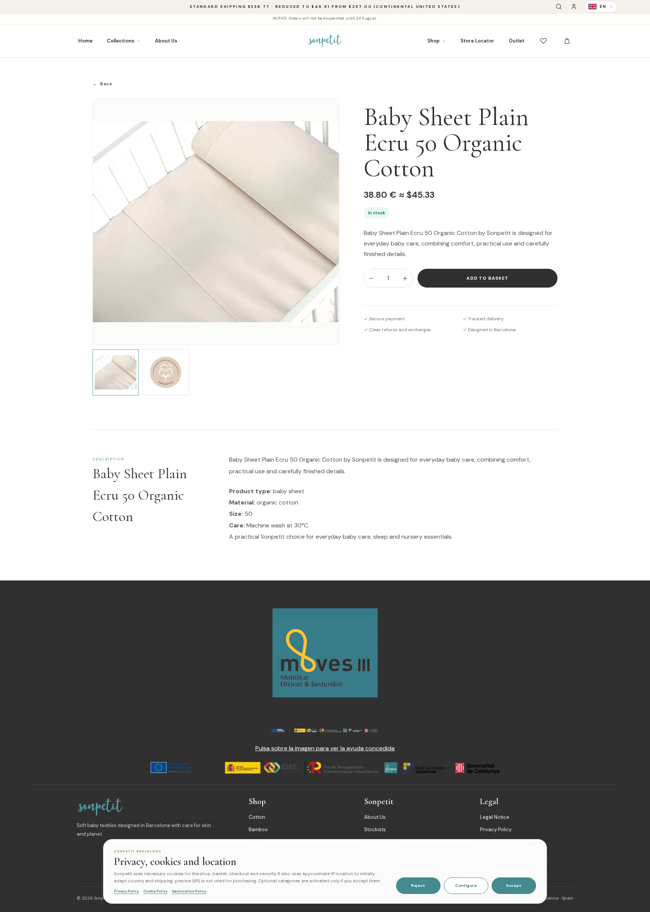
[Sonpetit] (325, 41)
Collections (120, 41)
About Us (166, 41)
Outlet (516, 41)
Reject (418, 885)
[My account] (574, 6)
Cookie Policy (155, 891)
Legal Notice (494, 817)
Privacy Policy (496, 829)
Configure (466, 885)
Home (85, 41)
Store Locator (477, 41)
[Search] (558, 6)
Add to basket (487, 278)
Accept (514, 885)
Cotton (257, 817)
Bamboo (258, 829)
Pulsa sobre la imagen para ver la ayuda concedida (325, 748)
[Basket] (567, 40)
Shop (433, 41)
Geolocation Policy (189, 891)
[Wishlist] (543, 40)
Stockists (375, 829)
